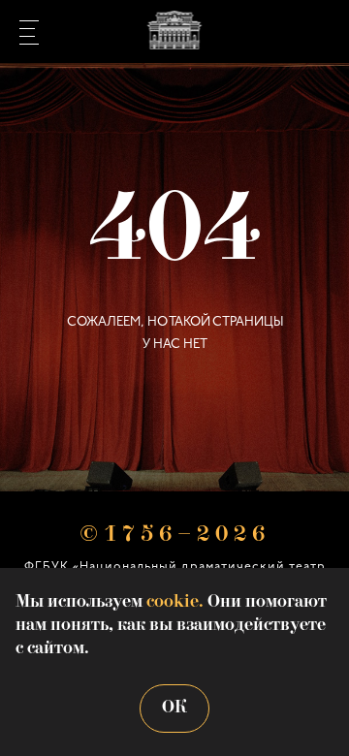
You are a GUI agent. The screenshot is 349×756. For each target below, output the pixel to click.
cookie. (175, 602)
